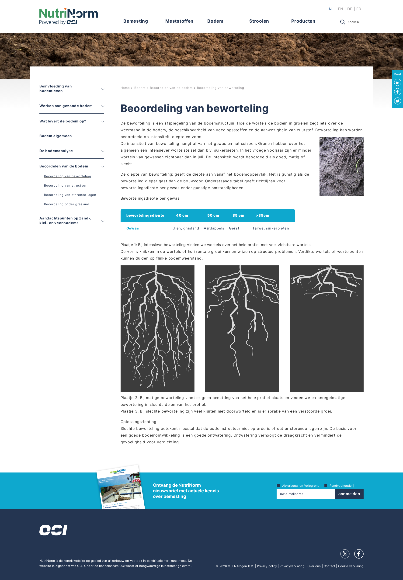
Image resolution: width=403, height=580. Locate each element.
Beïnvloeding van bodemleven (55, 88)
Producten (303, 21)
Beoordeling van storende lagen (70, 195)
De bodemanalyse (56, 151)
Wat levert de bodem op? (62, 121)
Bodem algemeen (55, 136)
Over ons (314, 566)
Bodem (215, 21)
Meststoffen (179, 21)
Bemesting (135, 21)
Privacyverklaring (292, 566)
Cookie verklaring (351, 566)
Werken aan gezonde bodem (66, 106)
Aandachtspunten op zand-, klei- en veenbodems (65, 220)
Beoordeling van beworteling (67, 176)
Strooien (259, 21)
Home (125, 88)
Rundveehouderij (342, 485)
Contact (329, 566)
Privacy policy (267, 566)
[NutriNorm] (68, 16)
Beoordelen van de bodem (63, 166)
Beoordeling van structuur (65, 185)
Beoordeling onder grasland (66, 204)
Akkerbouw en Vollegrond (301, 485)
